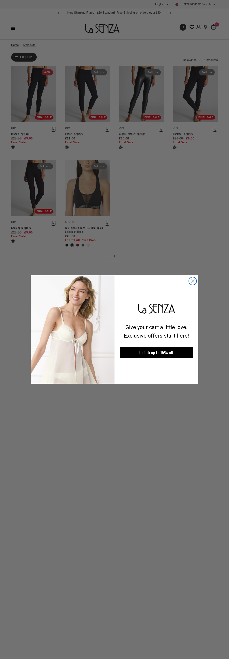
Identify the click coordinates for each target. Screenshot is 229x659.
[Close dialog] (193, 281)
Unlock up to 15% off (156, 352)
